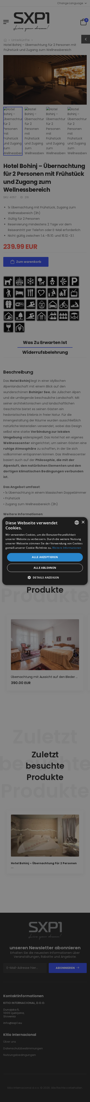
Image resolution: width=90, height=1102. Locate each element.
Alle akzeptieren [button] (45, 557)
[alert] (45, 551)
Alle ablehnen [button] (45, 568)
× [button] (83, 522)
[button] (45, 577)
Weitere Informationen (66, 547)
